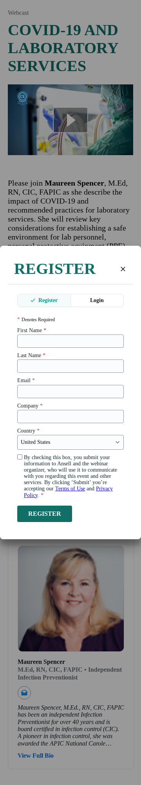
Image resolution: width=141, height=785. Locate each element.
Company (30, 406)
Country (28, 431)
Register (47, 300)
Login (97, 300)
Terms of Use (70, 489)
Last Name (31, 355)
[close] (123, 269)
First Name (31, 330)
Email (26, 380)
